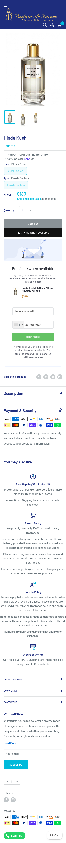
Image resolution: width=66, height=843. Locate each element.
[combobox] (18, 324)
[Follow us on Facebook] (6, 799)
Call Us (16, 836)
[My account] (52, 25)
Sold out (33, 223)
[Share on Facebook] (38, 376)
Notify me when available (33, 232)
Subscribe (15, 764)
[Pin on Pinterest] (45, 376)
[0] (59, 25)
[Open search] (45, 25)
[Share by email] (59, 376)
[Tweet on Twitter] (52, 376)
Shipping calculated (29, 198)
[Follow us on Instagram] (13, 799)
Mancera (9, 146)
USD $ (9, 781)
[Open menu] (5, 5)
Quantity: (9, 210)
